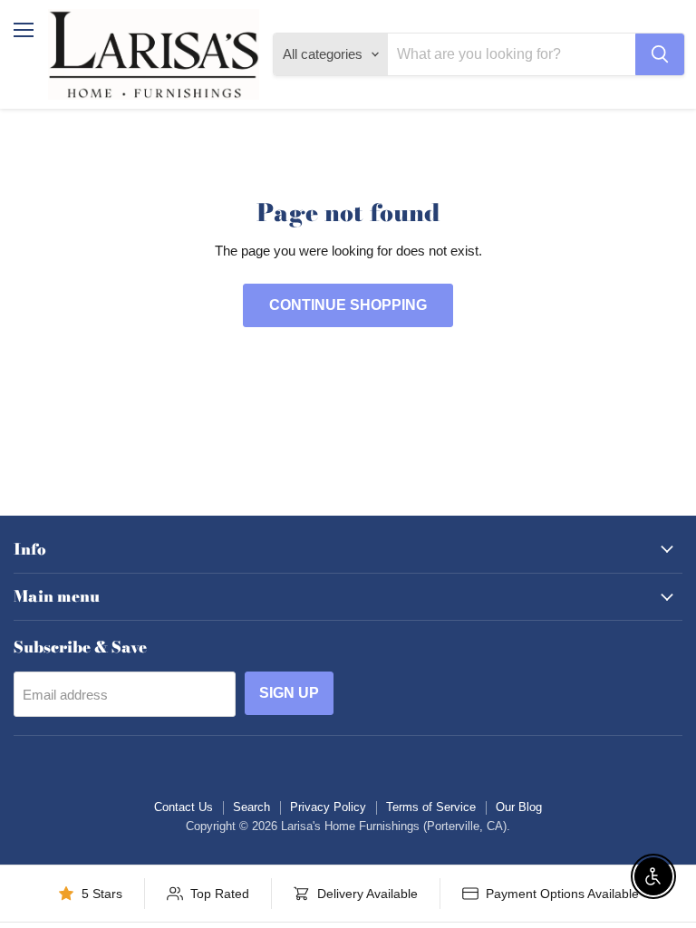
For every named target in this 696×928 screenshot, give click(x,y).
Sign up (289, 693)
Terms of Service (431, 807)
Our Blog (519, 807)
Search (251, 807)
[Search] (659, 54)
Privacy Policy (328, 807)
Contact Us (183, 807)
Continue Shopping (348, 305)
